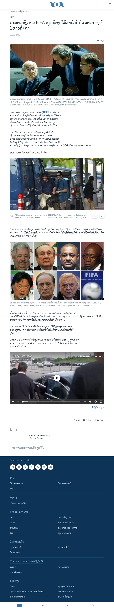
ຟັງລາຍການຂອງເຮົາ (18, 503)
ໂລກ (12, 17)
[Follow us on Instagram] (25, 467)
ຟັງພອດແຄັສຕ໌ (63, 547)
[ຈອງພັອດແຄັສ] (50, 467)
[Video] (43, 605)
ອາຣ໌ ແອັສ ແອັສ (16, 572)
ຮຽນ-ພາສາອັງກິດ (64, 533)
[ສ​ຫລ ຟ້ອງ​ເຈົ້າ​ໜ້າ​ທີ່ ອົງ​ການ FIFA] (57, 184)
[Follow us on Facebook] (12, 467)
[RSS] (38, 467)
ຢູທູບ (12, 488)
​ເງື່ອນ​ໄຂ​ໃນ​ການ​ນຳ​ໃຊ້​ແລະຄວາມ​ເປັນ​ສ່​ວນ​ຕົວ (27, 591)
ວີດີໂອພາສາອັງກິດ (65, 483)
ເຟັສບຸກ (13, 567)
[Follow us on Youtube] (19, 467)
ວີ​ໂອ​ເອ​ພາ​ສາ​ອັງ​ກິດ (17, 596)
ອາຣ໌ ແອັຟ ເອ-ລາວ (65, 591)
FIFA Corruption (22, 356)
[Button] (100, 40)
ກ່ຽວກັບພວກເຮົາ (16, 547)
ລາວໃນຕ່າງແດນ (64, 517)
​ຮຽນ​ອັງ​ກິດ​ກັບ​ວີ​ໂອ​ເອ (66, 586)
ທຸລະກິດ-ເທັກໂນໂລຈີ (66, 522)
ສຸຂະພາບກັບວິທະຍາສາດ (67, 527)
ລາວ (11, 517)
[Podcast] (44, 467)
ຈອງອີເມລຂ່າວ (63, 567)
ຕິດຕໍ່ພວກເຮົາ (15, 552)
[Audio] (68, 605)
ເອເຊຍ (12, 522)
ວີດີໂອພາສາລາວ (16, 483)
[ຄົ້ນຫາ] (93, 605)
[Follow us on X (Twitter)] (31, 467)
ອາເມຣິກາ (14, 527)
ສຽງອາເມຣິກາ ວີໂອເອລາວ (25, 359)
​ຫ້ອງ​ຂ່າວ (13, 586)
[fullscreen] (101, 401)
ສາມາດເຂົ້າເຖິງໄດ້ (65, 596)
